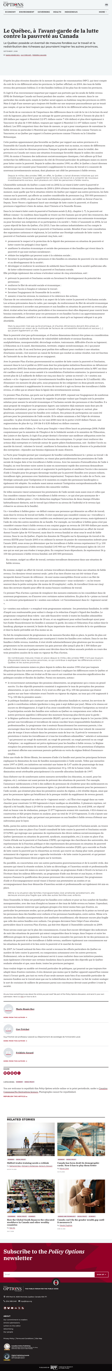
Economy (10, 12)
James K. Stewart (45, 1166)
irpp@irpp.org (26, 1301)
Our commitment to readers (15, 1320)
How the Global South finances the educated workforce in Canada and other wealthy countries (30, 1222)
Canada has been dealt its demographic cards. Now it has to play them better (78, 1164)
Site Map (38, 1338)
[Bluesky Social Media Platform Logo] (8, 1308)
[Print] (15, 1073)
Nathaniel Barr (15, 1166)
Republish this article (14, 1096)
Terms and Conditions (24, 1338)
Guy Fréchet (26, 55)
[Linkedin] (8, 1073)
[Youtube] (12, 1308)
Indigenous (71, 12)
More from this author (14, 1017)
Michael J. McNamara (30, 1166)
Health (57, 12)
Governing (44, 12)
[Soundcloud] (15, 1308)
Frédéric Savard (39, 55)
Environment (26, 12)
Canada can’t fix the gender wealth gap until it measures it (80, 1221)
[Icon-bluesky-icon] (5, 1073)
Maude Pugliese (66, 1225)
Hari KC (12, 1228)
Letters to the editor (12, 1326)
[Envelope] (12, 1073)
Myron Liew (64, 1168)
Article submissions (12, 1323)
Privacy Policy (9, 1338)
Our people (8, 1332)
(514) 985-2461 (11, 1301)
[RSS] (22, 1308)
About (7, 1316)
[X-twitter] (19, 1073)
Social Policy (29, 1082)
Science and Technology (67, 1216)
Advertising (8, 1329)
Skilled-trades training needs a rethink (28, 1162)
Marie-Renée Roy (13, 55)
